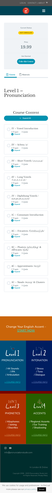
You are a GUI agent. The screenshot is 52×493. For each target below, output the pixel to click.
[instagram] (5, 448)
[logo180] (26, 8)
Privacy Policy (43, 475)
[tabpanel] (26, 92)
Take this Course (26, 61)
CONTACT (32, 3)
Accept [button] (41, 489)
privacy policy (31, 489)
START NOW (26, 331)
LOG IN (23, 3)
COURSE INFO (13, 382)
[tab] (10, 74)
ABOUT (41, 3)
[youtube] (10, 448)
